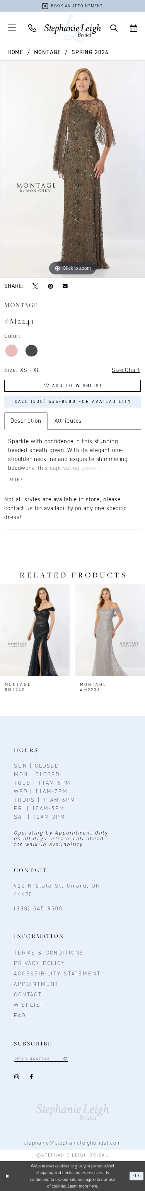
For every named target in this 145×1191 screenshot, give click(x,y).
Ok (136, 1176)
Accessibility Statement (57, 973)
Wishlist (29, 1005)
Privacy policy (39, 963)
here (93, 1186)
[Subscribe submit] (64, 1058)
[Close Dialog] (7, 1176)
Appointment (36, 984)
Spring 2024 (90, 52)
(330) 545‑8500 (38, 908)
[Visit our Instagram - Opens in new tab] (17, 1076)
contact (28, 994)
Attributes (68, 421)
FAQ (20, 1015)
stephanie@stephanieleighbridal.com (72, 1142)
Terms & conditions (49, 952)
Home (15, 52)
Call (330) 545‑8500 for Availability (73, 401)
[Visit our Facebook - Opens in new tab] (31, 1076)
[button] (12, 28)
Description (25, 421)
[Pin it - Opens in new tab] (50, 286)
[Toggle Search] (114, 28)
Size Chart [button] (126, 370)
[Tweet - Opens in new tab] (35, 286)
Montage (47, 52)
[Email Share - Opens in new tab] (65, 286)
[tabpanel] (72, 169)
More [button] (17, 480)
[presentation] (35, 630)
